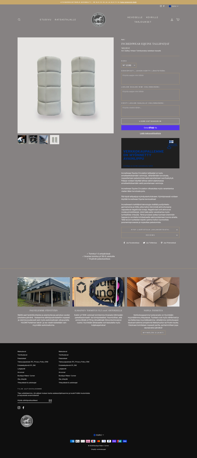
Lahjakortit (21, 369)
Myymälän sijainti (153, 332)
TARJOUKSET (143, 22)
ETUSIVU (45, 19)
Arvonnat (21, 372)
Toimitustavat (22, 355)
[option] (66, 85)
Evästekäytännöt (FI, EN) (27, 365)
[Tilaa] (50, 400)
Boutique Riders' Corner (26, 376)
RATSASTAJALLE (65, 19)
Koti (122, 39)
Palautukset (22, 358)
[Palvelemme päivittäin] (44, 292)
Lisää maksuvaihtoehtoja (150, 133)
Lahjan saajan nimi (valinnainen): (140, 87)
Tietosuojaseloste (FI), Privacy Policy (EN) (33, 362)
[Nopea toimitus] (153, 292)
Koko (124, 61)
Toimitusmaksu (141, 51)
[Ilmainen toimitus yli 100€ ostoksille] (98, 292)
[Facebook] (23, 407)
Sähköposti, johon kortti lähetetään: (143, 71)
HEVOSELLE (135, 17)
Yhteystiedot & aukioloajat (27, 383)
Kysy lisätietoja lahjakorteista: (150, 229)
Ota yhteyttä (22, 379)
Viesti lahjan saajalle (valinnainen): (142, 103)
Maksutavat (22, 351)
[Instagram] (19, 407)
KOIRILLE (152, 17)
